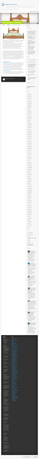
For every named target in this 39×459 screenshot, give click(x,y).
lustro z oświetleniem (15, 362)
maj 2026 (29, 99)
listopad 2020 (30, 165)
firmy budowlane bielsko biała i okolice (14, 351)
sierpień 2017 (29, 214)
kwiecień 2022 (30, 136)
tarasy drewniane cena (14, 382)
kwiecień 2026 (30, 101)
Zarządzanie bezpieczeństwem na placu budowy (6, 414)
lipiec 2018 (29, 195)
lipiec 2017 (29, 216)
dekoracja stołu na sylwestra (15, 348)
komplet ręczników (14, 356)
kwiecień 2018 (30, 200)
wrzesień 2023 (30, 125)
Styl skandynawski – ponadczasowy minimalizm (10, 62)
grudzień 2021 (30, 143)
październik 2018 (30, 190)
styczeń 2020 (30, 181)
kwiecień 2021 (30, 157)
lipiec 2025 (29, 108)
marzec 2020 (30, 179)
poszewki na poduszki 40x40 (15, 376)
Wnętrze (4, 9)
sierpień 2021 (29, 150)
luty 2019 (29, 183)
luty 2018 (29, 204)
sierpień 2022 (29, 134)
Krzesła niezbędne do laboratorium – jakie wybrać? (6, 418)
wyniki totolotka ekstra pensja (14, 395)
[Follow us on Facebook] (33, 12)
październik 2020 (30, 167)
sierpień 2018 (29, 193)
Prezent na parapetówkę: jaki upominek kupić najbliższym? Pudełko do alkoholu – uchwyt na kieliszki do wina (6, 401)
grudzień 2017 (30, 207)
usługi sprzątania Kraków (15, 383)
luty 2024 (29, 122)
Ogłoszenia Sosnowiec (15, 371)
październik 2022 (30, 132)
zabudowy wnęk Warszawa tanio (15, 398)
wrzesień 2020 (30, 169)
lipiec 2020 (29, 172)
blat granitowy (14, 343)
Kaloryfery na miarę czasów (7, 65)
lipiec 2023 (29, 129)
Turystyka (29, 236)
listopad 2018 (30, 188)
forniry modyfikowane (14, 352)
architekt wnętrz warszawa (15, 341)
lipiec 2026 (29, 96)
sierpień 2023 (29, 127)
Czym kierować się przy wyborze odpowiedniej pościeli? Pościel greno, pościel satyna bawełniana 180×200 (6, 393)
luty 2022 (29, 139)
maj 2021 (29, 155)
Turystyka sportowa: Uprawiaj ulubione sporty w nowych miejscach (32, 302)
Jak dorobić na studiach (7, 68)
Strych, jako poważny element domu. (6, 382)
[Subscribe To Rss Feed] (35, 12)
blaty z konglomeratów (15, 344)
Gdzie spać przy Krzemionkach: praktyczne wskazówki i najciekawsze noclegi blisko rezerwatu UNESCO (31, 42)
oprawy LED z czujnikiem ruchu (15, 373)
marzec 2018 (29, 202)
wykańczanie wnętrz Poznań (14, 389)
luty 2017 (29, 223)
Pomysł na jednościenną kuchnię (5, 434)
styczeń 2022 (30, 141)
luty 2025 (29, 115)
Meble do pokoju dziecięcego (14, 364)
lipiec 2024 (29, 120)
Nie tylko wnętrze (30, 232)
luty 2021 (29, 160)
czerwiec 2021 (30, 153)
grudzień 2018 (30, 186)
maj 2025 (29, 110)
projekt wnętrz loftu (16, 377)
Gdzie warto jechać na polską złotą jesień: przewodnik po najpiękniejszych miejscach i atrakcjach (32, 278)
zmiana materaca (9, 56)
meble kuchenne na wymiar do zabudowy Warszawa (14, 368)
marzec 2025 (29, 113)
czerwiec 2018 (30, 197)
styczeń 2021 (30, 162)
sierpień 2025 (29, 106)
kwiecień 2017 (30, 221)
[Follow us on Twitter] (31, 12)
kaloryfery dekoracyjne (15, 354)
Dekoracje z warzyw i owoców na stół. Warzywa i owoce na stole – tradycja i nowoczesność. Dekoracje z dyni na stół (6, 428)
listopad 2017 (30, 209)
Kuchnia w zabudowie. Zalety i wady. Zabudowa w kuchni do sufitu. (32, 78)
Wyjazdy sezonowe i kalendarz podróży (14, 9)
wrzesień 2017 (30, 212)
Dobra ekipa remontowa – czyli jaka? (6, 363)
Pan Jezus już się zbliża (14, 375)
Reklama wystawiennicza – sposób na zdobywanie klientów (5, 341)
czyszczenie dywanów (14, 346)
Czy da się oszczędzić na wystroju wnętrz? (9, 71)
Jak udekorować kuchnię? (31, 69)
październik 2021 (30, 146)
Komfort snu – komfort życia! (32, 59)
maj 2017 (29, 219)
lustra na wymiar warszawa (15, 359)
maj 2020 (29, 176)
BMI (12, 345)
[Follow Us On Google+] (37, 12)
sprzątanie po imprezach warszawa (14, 379)
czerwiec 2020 (30, 174)
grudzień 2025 (30, 103)
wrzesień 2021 (30, 148)
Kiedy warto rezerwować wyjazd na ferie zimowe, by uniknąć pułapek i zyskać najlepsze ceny (32, 265)
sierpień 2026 (30, 94)
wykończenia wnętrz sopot (14, 393)
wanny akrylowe (14, 384)
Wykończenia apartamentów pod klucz (14, 391)
